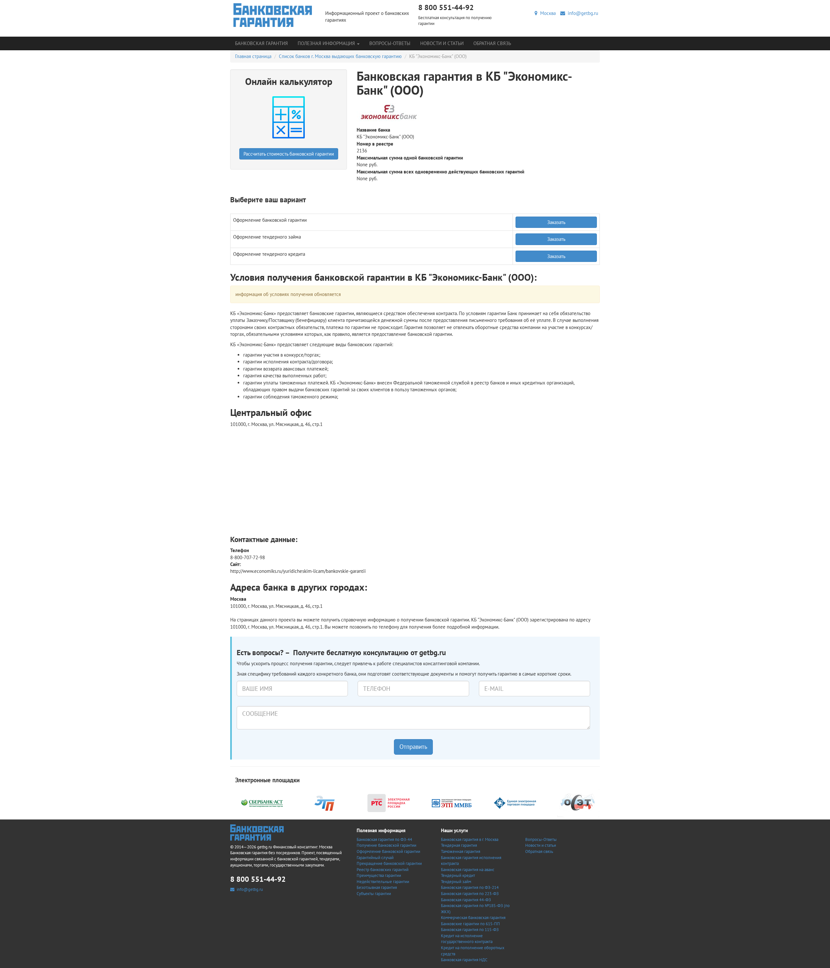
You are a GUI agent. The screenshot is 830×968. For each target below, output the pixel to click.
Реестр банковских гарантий (383, 869)
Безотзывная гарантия (377, 887)
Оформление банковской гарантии (388, 851)
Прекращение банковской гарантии (389, 863)
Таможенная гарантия (460, 851)
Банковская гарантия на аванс (467, 869)
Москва (547, 13)
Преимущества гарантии (379, 875)
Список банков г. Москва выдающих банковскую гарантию (340, 56)
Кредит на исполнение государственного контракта (466, 939)
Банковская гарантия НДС (464, 959)
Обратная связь (492, 43)
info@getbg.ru (581, 13)
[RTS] (388, 802)
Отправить (413, 746)
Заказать (556, 222)
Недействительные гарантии (383, 881)
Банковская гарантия (261, 43)
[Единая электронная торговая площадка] (515, 802)
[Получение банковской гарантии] (272, 15)
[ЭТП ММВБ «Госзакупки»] (452, 802)
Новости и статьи (442, 43)
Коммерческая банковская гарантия (473, 917)
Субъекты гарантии (374, 893)
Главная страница (253, 56)
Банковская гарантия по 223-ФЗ (470, 893)
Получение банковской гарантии (386, 845)
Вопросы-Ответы (389, 43)
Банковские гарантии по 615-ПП (470, 924)
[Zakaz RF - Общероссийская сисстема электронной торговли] (578, 802)
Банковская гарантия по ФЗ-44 (384, 839)
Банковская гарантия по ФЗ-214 (470, 887)
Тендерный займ (456, 881)
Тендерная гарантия (459, 845)
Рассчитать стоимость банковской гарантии (288, 154)
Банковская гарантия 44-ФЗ (466, 900)
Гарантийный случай (375, 857)
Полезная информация (327, 43)
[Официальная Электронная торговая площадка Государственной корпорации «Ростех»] (325, 802)
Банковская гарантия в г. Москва (469, 839)
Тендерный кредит (458, 875)
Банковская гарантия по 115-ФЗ (470, 929)
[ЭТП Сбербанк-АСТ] (262, 802)
